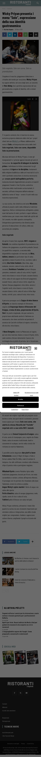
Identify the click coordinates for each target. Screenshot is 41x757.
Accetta (20, 399)
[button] (36, 348)
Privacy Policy (25, 409)
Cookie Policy (14, 409)
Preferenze (20, 405)
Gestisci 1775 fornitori (16, 394)
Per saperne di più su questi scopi (31, 394)
